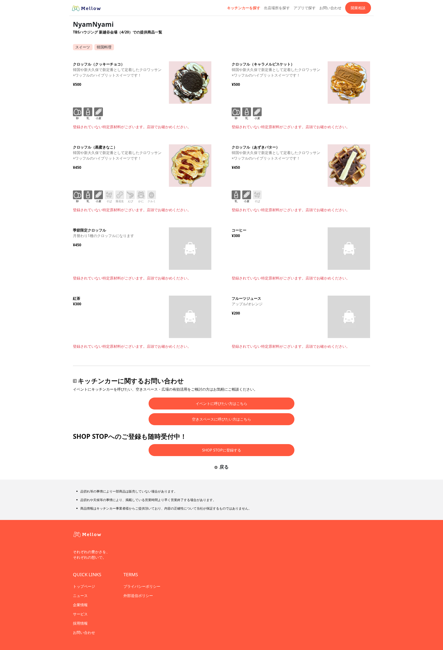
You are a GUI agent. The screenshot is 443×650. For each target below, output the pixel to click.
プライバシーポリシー (141, 586)
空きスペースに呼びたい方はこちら (221, 419)
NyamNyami (93, 24)
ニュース (80, 595)
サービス (80, 614)
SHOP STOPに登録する (221, 450)
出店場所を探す (277, 7)
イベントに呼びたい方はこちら (221, 403)
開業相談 (358, 7)
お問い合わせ (330, 7)
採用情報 (80, 623)
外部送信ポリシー (138, 595)
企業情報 (80, 604)
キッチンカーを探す (243, 7)
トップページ (84, 586)
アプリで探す (304, 7)
